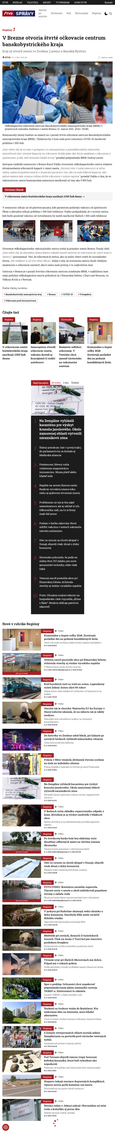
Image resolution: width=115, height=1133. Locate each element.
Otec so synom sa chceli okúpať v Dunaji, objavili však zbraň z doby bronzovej (59, 544)
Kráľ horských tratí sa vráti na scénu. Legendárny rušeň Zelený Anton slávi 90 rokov (74, 685)
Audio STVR (80, 2)
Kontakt (109, 2)
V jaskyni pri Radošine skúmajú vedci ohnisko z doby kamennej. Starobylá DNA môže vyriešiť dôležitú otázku (73, 915)
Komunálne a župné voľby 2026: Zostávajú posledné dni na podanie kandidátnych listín (99, 354)
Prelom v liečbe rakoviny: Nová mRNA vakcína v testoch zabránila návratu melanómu (60, 527)
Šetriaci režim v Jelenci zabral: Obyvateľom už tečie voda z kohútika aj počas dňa (75, 1107)
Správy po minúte (43, 13)
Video (60, 630)
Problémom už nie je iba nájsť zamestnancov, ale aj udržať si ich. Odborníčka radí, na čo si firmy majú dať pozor (59, 508)
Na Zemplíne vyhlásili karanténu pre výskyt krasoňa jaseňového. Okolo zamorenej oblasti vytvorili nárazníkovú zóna (60, 429)
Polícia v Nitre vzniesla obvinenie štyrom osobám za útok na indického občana (74, 761)
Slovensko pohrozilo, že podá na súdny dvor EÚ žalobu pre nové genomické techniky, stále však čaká (58, 563)
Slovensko (56, 13)
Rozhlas (17, 2)
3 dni (66, 382)
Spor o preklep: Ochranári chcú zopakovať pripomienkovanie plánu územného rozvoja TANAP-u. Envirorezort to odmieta (70, 987)
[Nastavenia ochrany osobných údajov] (5, 1127)
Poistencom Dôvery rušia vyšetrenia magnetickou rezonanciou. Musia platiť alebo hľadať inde (58, 470)
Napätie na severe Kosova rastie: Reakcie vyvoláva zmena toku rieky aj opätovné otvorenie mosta (59, 489)
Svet (68, 13)
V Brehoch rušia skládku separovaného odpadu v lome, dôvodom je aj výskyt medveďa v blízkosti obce (74, 814)
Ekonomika (81, 13)
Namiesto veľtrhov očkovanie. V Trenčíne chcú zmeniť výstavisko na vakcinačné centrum (70, 356)
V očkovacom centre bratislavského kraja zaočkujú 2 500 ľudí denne (43, 196)
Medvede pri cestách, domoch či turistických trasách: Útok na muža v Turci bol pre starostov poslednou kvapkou (73, 939)
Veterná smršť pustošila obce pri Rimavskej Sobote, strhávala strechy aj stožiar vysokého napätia (60, 581)
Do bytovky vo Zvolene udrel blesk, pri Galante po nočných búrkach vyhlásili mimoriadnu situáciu (74, 737)
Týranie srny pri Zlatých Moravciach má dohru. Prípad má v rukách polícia (73, 961)
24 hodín (56, 382)
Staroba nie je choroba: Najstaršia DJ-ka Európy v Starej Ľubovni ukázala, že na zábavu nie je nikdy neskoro (74, 712)
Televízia (32, 2)
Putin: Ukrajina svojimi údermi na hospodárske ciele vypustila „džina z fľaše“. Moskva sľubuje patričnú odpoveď (60, 600)
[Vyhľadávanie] (110, 13)
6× (57, 232)
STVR (5, 2)
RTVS (8, 57)
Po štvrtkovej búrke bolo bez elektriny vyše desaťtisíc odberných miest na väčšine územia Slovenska (72, 842)
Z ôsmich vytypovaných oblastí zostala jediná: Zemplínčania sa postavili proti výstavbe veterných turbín (75, 1036)
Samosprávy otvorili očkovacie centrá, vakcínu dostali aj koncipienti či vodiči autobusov (43, 354)
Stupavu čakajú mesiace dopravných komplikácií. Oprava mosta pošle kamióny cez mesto (74, 1083)
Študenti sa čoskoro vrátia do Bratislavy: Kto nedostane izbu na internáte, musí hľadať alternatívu (71, 1012)
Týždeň (75, 382)
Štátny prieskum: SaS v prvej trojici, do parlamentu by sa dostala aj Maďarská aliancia (60, 451)
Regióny (96, 13)
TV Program (62, 2)
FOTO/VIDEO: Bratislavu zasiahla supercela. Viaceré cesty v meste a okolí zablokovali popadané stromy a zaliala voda (75, 890)
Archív (47, 2)
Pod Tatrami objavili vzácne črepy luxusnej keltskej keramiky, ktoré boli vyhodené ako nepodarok (70, 1060)
